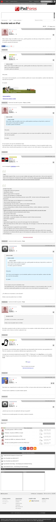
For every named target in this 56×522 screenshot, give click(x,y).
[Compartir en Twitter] (8, 46)
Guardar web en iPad (10, 23)
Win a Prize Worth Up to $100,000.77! (11, 458)
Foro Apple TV (5, 501)
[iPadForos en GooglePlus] (28, 448)
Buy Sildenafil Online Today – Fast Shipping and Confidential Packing (17, 463)
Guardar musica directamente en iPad (13, 436)
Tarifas (34, 3)
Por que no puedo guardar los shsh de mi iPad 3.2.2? (17, 442)
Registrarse (36, 1)
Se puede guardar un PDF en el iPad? (13, 429)
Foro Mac (4, 503)
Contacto (27, 512)
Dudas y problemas (17, 20)
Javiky (10, 31)
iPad (10, 20)
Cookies (23, 512)
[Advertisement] (12, 482)
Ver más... (4, 469)
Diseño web (36, 512)
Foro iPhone (4, 500)
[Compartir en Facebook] (3, 46)
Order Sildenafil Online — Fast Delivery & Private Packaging (15, 466)
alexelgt (10, 247)
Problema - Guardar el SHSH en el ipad (14, 432)
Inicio (7, 1)
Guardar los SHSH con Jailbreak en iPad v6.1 (15, 439)
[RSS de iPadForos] (34, 448)
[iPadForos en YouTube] (31, 448)
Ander (10, 56)
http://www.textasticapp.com (28, 368)
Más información (40, 520)
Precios (22, 3)
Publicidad (32, 512)
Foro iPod (44, 501)
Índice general (5, 493)
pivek (10, 158)
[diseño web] (51, 3)
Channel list (40, 493)
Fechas (31, 3)
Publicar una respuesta (48, 423)
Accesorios (26, 3)
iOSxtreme (44, 500)
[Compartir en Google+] (12, 46)
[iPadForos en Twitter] (21, 448)
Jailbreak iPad (46, 440)
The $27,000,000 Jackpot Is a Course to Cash (12, 455)
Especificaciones (16, 3)
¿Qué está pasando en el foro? (6, 3)
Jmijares (11, 379)
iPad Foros (28, 9)
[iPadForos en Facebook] (24, 448)
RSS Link (34, 493)
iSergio (24, 102)
